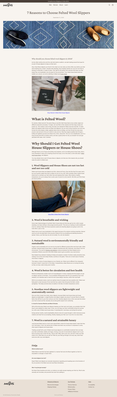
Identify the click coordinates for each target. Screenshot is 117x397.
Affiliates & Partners (73, 391)
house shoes (63, 74)
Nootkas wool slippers (51, 250)
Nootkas (9, 395)
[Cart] (112, 5)
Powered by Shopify (15, 395)
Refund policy (71, 387)
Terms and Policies (58, 395)
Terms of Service (72, 384)
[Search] (109, 5)
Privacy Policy (71, 389)
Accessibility (91, 384)
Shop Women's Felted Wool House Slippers (58, 112)
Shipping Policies (51, 387)
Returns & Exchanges (52, 384)
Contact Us (91, 387)
